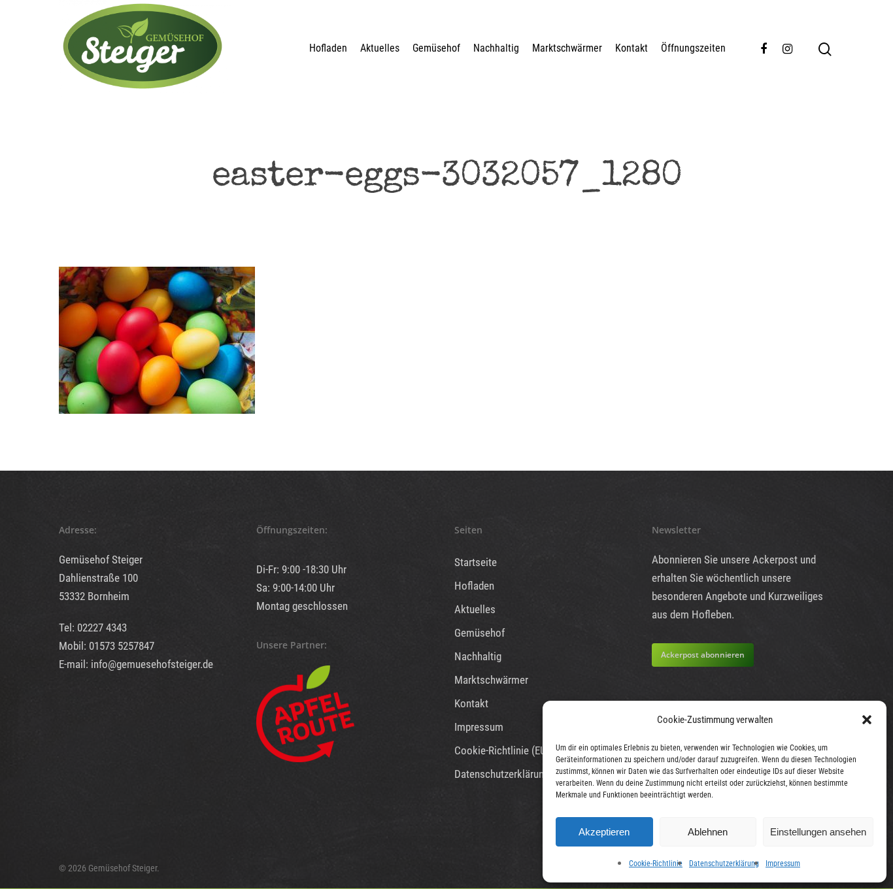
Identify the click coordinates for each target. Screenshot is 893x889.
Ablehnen (708, 831)
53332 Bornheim (94, 596)
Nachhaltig (496, 48)
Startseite (475, 562)
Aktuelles (379, 48)
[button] (866, 719)
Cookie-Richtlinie (655, 863)
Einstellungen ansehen (818, 831)
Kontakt (631, 48)
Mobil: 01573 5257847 (106, 645)
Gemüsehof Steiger (101, 559)
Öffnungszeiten (693, 48)
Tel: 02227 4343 (93, 627)
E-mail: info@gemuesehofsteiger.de (136, 664)
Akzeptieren (604, 831)
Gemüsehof (436, 48)
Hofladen (328, 48)
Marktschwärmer (567, 48)
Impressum (783, 863)
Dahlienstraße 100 (98, 577)
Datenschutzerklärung (724, 863)
